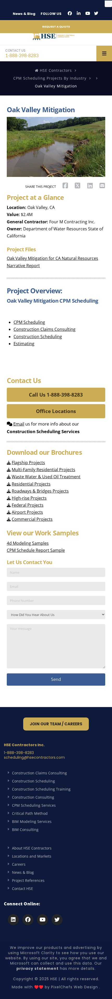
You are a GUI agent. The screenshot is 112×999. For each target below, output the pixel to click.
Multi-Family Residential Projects (43, 469)
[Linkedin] (13, 919)
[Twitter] (96, 13)
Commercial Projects (32, 519)
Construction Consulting (33, 797)
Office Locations (56, 411)
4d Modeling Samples (28, 543)
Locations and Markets (31, 856)
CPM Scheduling (29, 322)
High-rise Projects (29, 498)
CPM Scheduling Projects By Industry (49, 78)
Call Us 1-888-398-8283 (56, 394)
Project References (28, 880)
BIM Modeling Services (32, 821)
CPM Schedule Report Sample (36, 550)
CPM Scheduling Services (34, 805)
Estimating (24, 343)
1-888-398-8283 (22, 53)
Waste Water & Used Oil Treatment (46, 477)
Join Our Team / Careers (56, 724)
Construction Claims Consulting (45, 329)
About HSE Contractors (32, 848)
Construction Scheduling (38, 336)
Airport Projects (27, 512)
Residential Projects (31, 484)
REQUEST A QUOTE (56, 27)
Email (18, 424)
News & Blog (24, 13)
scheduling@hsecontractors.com (34, 757)
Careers (19, 864)
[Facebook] (70, 13)
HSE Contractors (55, 70)
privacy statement (37, 968)
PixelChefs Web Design (74, 987)
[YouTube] (87, 13)
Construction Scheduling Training (41, 789)
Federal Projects (27, 505)
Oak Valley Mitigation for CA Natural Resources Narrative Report (52, 261)
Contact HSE (22, 888)
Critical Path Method (30, 813)
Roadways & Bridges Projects (40, 491)
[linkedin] (78, 13)
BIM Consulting (25, 829)
